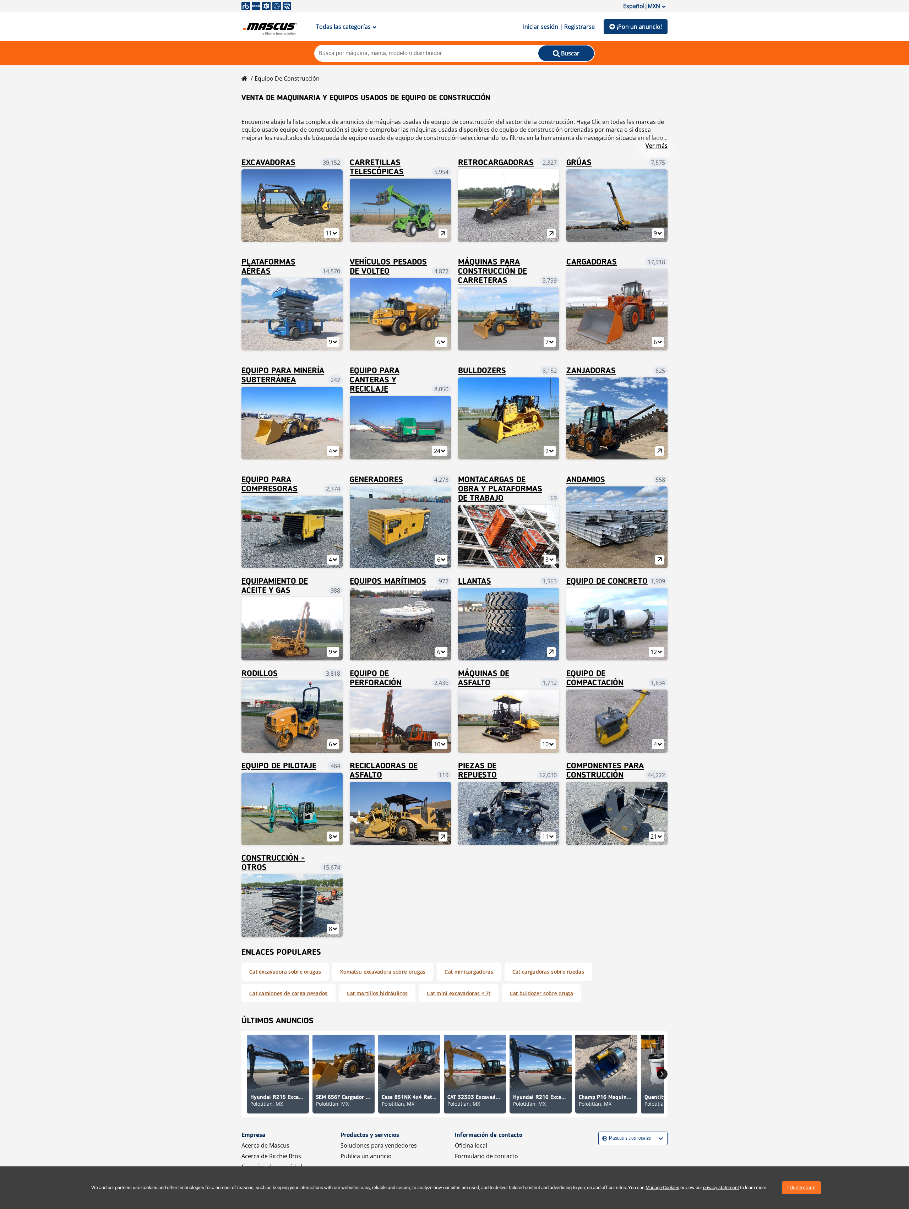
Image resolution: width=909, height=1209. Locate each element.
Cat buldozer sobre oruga (541, 993)
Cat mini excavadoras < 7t (459, 993)
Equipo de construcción (287, 78)
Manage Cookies (662, 1187)
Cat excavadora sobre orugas (285, 971)
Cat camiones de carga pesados (288, 993)
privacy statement (721, 1187)
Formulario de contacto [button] (486, 1156)
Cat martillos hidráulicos (377, 993)
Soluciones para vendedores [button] (379, 1145)
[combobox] (603, 1139)
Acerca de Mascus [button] (265, 1145)
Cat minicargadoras (469, 971)
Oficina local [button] (471, 1145)
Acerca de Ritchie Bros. (272, 1156)
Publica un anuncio (366, 1156)
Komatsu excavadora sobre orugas (382, 971)
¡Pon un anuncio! (639, 27)
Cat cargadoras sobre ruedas (548, 971)
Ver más (657, 145)
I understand (801, 1188)
